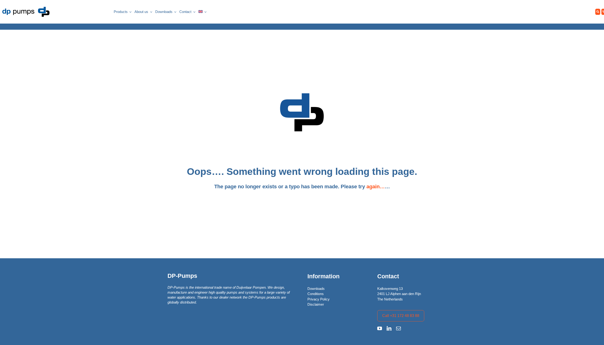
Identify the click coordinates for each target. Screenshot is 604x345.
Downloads (316, 289)
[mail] (398, 328)
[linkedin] (389, 328)
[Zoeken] (597, 12)
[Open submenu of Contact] (193, 12)
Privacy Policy (318, 299)
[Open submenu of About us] (150, 12)
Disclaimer (315, 304)
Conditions (315, 294)
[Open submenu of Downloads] (174, 12)
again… (375, 186)
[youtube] (379, 328)
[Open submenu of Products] (130, 12)
